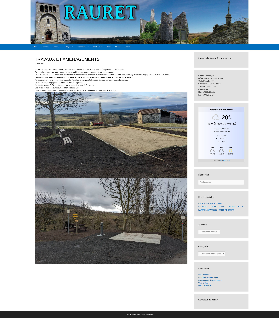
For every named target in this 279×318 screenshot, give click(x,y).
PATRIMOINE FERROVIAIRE (210, 203)
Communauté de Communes (209, 280)
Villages (68, 47)
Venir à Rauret (204, 283)
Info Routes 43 (204, 275)
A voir (109, 47)
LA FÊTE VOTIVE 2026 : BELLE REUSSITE (216, 210)
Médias (118, 47)
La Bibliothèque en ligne (208, 277)
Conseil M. (57, 47)
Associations (81, 47)
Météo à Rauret (204, 286)
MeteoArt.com (225, 160)
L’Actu (35, 47)
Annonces (45, 47)
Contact (127, 47)
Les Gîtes (96, 47)
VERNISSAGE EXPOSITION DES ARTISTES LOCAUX (220, 207)
